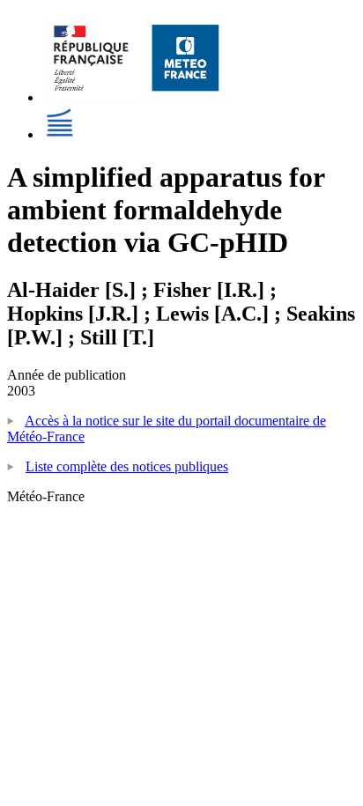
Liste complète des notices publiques (127, 466)
